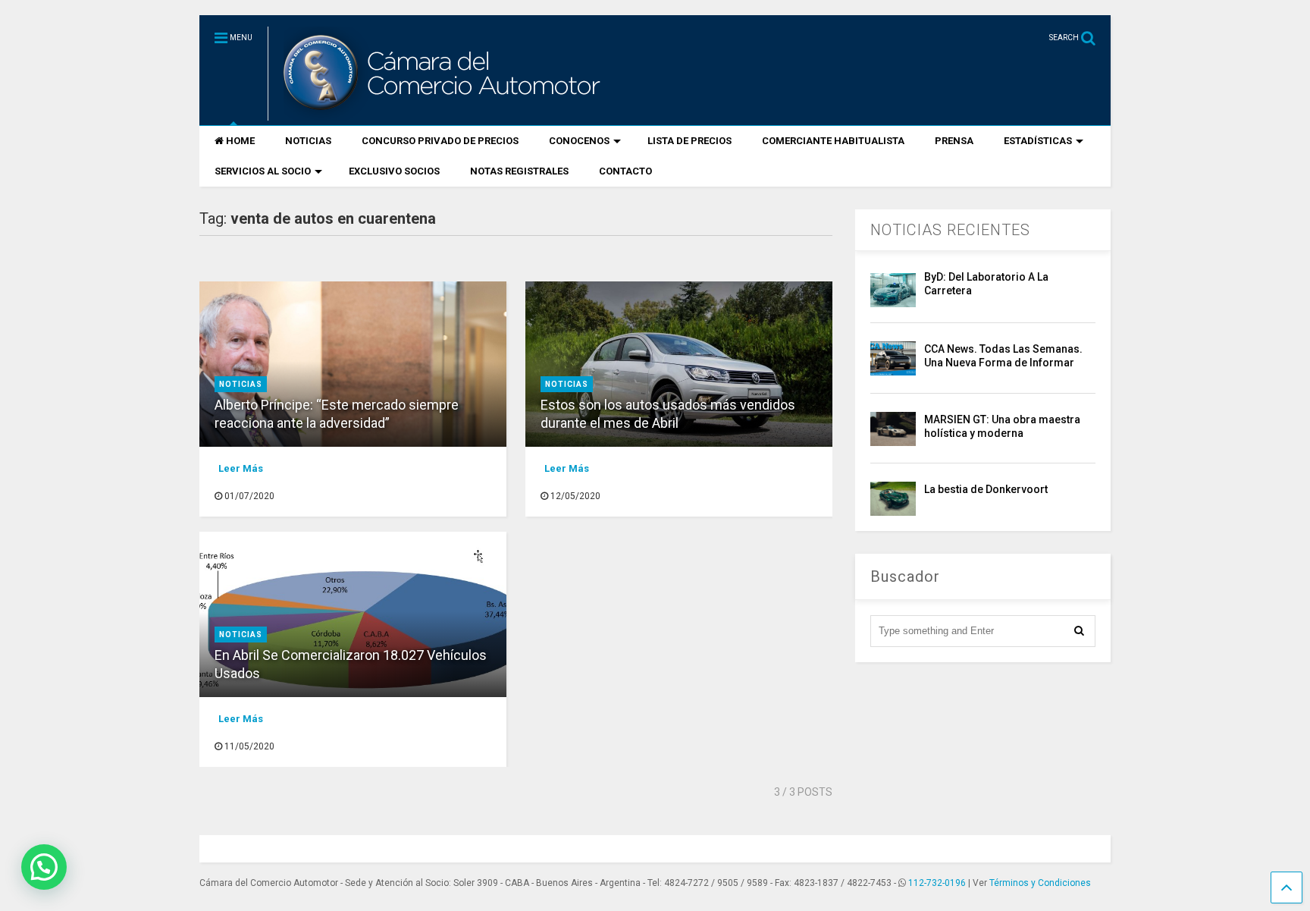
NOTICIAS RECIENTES (950, 230)
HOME (240, 140)
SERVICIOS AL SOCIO (263, 171)
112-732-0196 (937, 883)
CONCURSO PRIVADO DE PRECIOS (440, 140)
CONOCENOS (579, 140)
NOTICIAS (308, 140)
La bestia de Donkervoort (986, 489)
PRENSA (954, 140)
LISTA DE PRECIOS (689, 140)
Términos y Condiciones (1040, 883)
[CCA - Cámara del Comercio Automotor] (440, 113)
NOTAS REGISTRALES (519, 171)
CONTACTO (625, 171)
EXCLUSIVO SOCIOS (394, 171)
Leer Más (240, 468)
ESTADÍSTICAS (1038, 140)
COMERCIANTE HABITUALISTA (833, 140)
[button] (44, 867)
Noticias (240, 384)
